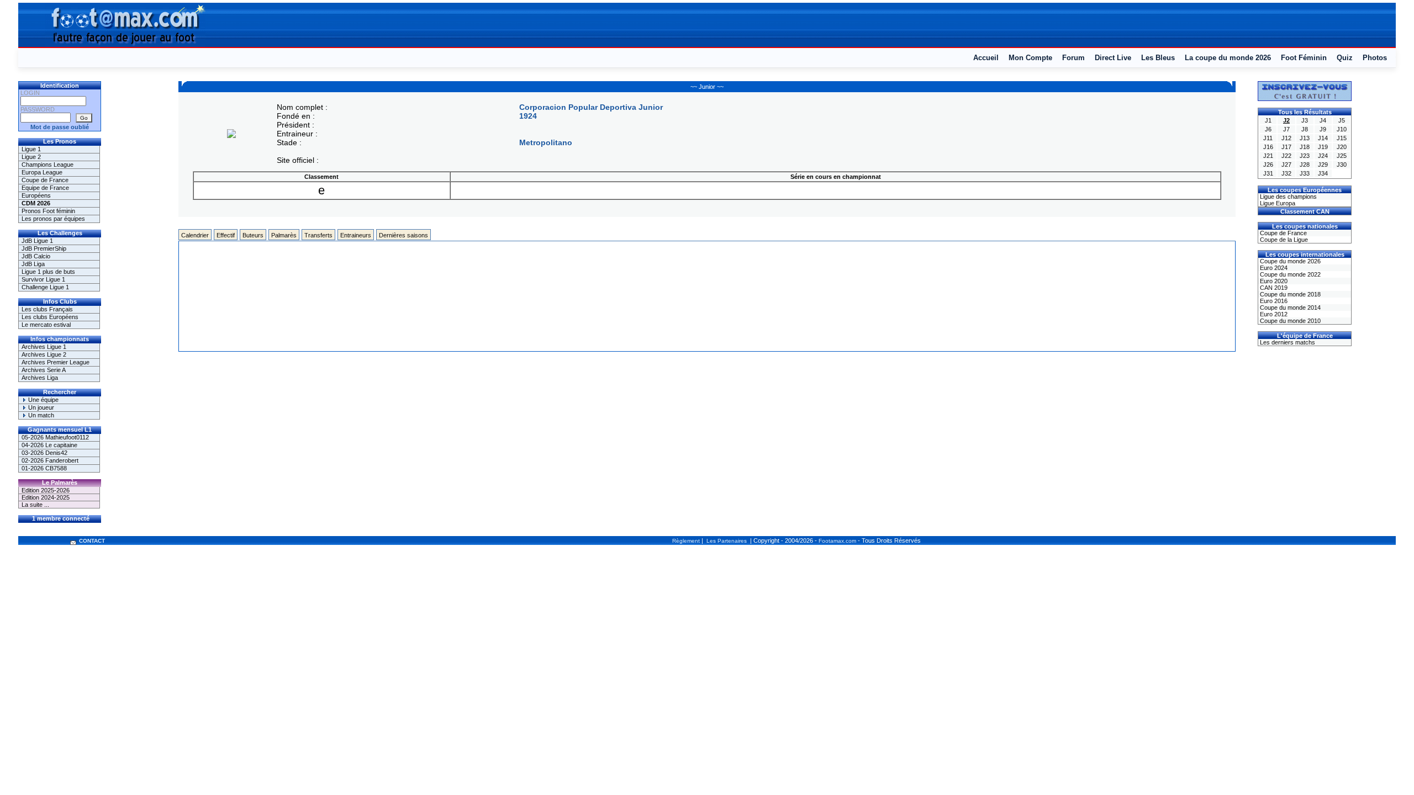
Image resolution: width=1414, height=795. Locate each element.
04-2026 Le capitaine (49, 445)
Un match (40, 415)
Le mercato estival (46, 324)
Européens (36, 195)
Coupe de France (45, 180)
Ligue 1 (31, 149)
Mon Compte (1030, 58)
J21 (1268, 155)
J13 (1305, 138)
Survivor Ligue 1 (43, 279)
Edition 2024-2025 (46, 497)
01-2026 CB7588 (44, 468)
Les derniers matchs (1286, 342)
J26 (1268, 164)
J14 (1323, 138)
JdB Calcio (36, 256)
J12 (1286, 138)
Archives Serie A (44, 370)
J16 (1268, 147)
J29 (1323, 164)
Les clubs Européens (50, 317)
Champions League (47, 164)
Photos (1375, 58)
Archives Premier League (55, 362)
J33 (1305, 173)
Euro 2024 (1273, 267)
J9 (1323, 129)
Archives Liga (40, 377)
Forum (1073, 58)
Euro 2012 (1273, 314)
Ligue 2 (31, 156)
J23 (1305, 155)
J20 (1342, 147)
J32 (1286, 173)
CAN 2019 (1273, 287)
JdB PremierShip (44, 248)
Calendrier (195, 235)
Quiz (1345, 58)
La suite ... (35, 504)
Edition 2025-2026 (46, 490)
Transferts (318, 235)
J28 (1305, 164)
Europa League (42, 172)
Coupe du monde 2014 (1289, 307)
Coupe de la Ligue (1283, 239)
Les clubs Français (47, 309)
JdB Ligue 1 (37, 240)
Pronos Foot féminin (48, 211)
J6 (1268, 129)
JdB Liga (33, 264)
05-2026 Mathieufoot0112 (55, 437)
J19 (1323, 147)
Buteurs (252, 235)
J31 (1268, 173)
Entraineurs (355, 235)
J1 (1268, 120)
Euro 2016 (1273, 301)
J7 (1286, 129)
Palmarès (284, 235)
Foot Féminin (1304, 58)
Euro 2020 (1273, 281)
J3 (1304, 120)
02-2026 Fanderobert (50, 460)
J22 (1286, 155)
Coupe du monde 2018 (1289, 294)
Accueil (986, 58)
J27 (1286, 164)
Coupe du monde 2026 (1289, 261)
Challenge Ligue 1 (45, 287)
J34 (1323, 173)
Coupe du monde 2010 (1289, 320)
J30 (1342, 164)
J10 (1342, 129)
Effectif (226, 235)
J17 (1286, 147)
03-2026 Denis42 (44, 452)
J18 (1305, 147)
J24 (1323, 155)
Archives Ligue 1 (44, 346)
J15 (1342, 138)
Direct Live (1113, 58)
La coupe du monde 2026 (1228, 58)
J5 (1341, 120)
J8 (1304, 129)
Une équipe (43, 399)
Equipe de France (45, 187)
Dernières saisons (403, 235)
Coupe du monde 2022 (1289, 274)
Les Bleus (1158, 58)
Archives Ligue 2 (44, 354)
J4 (1323, 120)
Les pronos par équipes (53, 218)
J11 (1268, 138)
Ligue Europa (1276, 203)
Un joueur (40, 407)
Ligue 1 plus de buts (48, 271)
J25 (1342, 155)
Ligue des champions (1287, 196)
